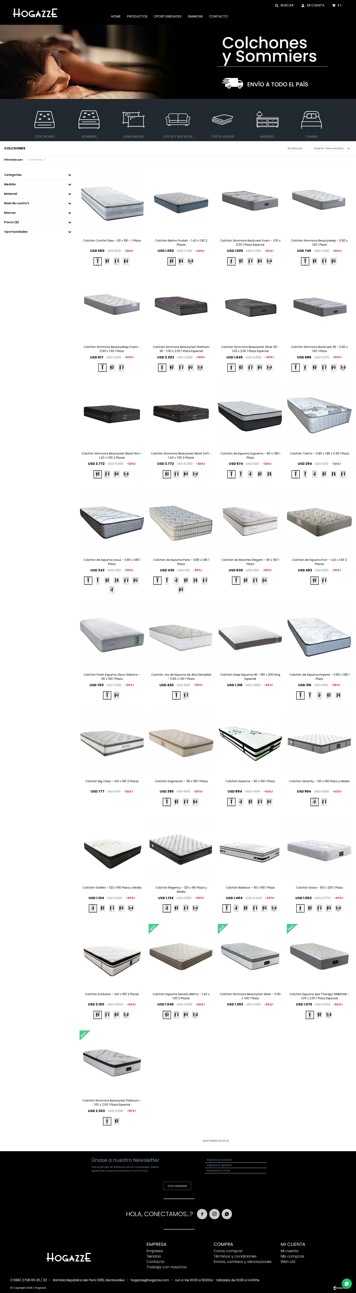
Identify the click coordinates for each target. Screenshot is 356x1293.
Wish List (288, 1261)
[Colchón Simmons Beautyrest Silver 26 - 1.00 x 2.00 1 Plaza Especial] (250, 309)
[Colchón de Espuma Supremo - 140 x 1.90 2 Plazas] (260, 474)
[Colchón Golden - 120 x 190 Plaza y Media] (112, 850)
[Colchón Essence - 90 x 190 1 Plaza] (250, 743)
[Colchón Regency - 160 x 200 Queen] (186, 908)
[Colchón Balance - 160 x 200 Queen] (255, 908)
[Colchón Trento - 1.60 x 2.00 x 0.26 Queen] (343, 474)
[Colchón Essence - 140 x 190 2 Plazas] (250, 802)
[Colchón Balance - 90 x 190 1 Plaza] (250, 850)
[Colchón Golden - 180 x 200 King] (121, 908)
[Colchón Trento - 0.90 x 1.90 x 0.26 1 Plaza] (305, 474)
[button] (285, 5)
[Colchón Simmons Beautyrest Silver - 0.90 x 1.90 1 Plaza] (250, 956)
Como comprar (228, 1250)
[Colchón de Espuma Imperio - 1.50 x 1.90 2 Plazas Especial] (338, 695)
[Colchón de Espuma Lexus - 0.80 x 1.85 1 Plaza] (112, 522)
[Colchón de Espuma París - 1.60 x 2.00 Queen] (205, 581)
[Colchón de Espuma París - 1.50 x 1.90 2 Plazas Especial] (195, 581)
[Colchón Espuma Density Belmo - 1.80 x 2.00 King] (186, 1015)
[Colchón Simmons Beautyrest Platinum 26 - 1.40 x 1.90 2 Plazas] (171, 368)
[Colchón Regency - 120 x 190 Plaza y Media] (181, 850)
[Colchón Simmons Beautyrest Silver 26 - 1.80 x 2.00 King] (260, 368)
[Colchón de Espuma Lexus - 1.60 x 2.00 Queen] (126, 581)
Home (116, 16)
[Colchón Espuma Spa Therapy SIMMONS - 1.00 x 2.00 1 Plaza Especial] (319, 956)
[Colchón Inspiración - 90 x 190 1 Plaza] (181, 743)
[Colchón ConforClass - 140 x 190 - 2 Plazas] (107, 261)
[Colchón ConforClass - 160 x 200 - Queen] (116, 261)
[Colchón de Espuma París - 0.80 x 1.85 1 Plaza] (181, 522)
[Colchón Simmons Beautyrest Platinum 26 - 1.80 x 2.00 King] (190, 368)
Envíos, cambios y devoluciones (243, 1261)
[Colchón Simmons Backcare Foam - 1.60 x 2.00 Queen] (250, 261)
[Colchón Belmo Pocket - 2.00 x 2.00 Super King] (190, 261)
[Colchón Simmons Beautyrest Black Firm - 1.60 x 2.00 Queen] (107, 474)
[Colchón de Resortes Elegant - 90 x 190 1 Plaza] (250, 522)
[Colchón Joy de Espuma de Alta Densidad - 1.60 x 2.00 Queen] (186, 695)
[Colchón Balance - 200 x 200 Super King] (274, 908)
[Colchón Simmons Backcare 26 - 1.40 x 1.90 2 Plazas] (314, 368)
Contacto (218, 16)
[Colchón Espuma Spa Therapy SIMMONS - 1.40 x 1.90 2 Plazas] (319, 1015)
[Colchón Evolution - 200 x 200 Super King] (126, 1015)
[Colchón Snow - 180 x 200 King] (329, 908)
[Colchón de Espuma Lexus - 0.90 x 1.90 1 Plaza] (98, 581)
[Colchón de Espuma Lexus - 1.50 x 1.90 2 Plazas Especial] (116, 581)
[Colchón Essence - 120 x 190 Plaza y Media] (241, 802)
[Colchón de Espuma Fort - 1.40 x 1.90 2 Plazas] (319, 522)
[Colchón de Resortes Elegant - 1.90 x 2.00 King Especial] (264, 581)
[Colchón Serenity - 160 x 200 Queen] (324, 802)
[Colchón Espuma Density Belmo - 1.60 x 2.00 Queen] (176, 1015)
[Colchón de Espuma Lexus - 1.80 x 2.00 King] (135, 581)
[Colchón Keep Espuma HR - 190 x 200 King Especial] (250, 636)
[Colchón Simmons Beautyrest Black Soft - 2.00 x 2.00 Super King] (195, 474)
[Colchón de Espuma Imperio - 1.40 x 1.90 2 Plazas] (329, 695)
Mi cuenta (290, 1250)
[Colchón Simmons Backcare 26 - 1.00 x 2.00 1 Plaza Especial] (305, 368)
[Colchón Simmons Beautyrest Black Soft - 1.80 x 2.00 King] (186, 474)
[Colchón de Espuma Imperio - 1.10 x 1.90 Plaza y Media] (319, 695)
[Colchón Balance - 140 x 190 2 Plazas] (245, 908)
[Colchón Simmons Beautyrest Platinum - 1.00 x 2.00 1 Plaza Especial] (112, 1063)
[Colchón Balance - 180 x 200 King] (264, 908)
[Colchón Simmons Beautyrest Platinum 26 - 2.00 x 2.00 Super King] (200, 368)
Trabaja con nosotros (166, 1267)
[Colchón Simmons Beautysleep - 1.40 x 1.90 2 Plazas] (314, 261)
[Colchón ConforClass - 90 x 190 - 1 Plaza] (112, 202)
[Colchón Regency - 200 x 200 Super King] (195, 908)
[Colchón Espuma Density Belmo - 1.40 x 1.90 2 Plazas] (181, 956)
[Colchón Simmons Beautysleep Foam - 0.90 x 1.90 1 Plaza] (112, 309)
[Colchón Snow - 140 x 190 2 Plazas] (310, 908)
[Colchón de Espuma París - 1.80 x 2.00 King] (181, 590)
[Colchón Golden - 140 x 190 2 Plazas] (102, 908)
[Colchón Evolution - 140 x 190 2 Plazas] (112, 956)
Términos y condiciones (235, 1256)
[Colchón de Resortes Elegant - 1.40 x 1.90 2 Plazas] (245, 581)
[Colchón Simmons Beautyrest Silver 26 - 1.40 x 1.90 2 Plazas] (241, 368)
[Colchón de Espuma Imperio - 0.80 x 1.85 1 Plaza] (319, 636)
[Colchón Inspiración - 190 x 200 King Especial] (195, 802)
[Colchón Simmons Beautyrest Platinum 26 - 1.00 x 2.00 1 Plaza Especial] (181, 309)
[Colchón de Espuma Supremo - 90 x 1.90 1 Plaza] (241, 474)
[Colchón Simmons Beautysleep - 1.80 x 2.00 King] (333, 261)
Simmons (195, 16)
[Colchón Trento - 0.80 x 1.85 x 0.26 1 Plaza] (319, 415)
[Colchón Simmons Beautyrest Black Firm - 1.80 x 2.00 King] (116, 474)
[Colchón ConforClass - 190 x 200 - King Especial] (126, 261)
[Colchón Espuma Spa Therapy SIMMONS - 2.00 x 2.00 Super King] (329, 1015)
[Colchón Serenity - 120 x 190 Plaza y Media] (319, 743)
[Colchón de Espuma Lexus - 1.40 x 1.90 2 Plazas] (107, 581)
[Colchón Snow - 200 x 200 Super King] (338, 908)
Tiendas (153, 1256)
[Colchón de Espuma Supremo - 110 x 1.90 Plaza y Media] (250, 474)
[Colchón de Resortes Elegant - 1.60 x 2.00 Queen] (255, 581)
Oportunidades (168, 16)
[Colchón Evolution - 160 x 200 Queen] (107, 1015)
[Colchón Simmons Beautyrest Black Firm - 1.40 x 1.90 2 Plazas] (112, 415)
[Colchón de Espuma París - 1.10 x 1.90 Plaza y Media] (176, 581)
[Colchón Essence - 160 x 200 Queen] (260, 802)
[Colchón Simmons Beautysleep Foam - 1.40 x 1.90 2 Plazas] (112, 368)
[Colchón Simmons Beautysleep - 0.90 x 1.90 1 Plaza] (319, 202)
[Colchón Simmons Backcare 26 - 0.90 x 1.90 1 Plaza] (319, 309)
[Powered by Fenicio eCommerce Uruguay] (339, 1288)
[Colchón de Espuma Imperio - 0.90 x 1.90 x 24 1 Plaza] (310, 695)
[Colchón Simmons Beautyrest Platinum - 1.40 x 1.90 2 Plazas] (116, 1121)
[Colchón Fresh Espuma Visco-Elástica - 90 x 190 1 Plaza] (112, 636)
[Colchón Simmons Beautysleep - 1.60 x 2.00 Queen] (324, 261)
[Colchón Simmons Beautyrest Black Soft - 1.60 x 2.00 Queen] (176, 474)
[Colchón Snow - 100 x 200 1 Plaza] (319, 850)
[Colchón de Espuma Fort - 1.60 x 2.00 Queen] (324, 581)
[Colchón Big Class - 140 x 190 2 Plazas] (112, 743)
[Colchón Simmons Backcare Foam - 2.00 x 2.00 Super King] (269, 261)
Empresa (154, 1250)
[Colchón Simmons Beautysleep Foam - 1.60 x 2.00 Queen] (121, 368)
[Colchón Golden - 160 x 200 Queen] (112, 908)
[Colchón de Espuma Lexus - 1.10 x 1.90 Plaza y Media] (112, 590)
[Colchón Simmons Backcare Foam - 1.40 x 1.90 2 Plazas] (241, 261)
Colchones (35, 159)
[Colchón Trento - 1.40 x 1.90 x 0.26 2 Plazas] (324, 474)
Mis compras (292, 1256)
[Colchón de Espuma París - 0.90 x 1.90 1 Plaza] (167, 581)
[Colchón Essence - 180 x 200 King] (269, 802)
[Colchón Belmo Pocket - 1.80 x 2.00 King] (181, 261)
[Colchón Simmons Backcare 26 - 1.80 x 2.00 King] (333, 368)
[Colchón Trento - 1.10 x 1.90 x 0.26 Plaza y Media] (314, 474)
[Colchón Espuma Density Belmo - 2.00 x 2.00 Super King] (195, 1015)
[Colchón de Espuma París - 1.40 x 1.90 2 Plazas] (186, 581)
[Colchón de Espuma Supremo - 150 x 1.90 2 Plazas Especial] (269, 474)
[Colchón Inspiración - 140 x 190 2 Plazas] (176, 802)
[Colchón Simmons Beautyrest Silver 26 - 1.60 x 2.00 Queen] (250, 368)
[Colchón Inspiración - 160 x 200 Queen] (186, 802)
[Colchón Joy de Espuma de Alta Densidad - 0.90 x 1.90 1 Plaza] (181, 636)
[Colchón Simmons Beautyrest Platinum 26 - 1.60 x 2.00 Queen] (181, 368)
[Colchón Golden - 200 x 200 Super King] (131, 908)
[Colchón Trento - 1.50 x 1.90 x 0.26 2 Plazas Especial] (333, 474)
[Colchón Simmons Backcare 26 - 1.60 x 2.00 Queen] (324, 368)
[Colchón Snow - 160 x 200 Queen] (319, 908)
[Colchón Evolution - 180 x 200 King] (116, 1015)
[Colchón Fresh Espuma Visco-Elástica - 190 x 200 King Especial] (116, 695)
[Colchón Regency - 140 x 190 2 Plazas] (176, 908)
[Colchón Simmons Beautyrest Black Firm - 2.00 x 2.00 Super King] (126, 474)
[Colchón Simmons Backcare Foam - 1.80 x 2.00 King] (260, 261)
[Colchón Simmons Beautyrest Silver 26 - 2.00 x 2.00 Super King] (269, 368)
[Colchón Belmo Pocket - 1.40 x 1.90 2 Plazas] (181, 202)
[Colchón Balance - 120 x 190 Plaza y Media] (236, 908)
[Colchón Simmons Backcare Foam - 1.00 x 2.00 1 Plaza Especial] (250, 202)
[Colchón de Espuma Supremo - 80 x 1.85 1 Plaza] (250, 415)
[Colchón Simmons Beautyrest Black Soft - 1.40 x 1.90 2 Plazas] (181, 415)
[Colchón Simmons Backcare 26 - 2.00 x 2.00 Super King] (343, 368)
